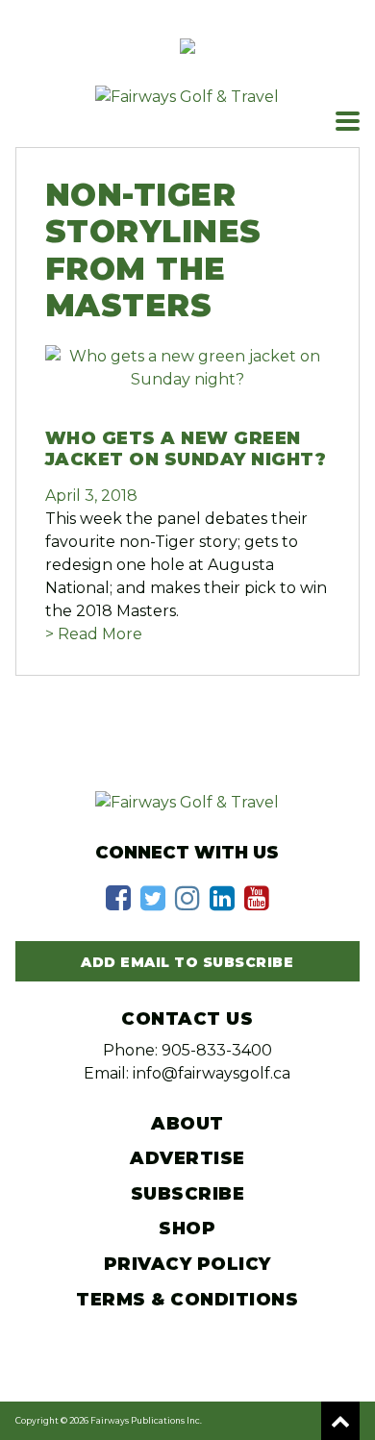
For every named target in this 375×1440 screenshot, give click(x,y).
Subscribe (188, 1193)
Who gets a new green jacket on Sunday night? (186, 449)
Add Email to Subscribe (187, 962)
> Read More (93, 634)
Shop (187, 1228)
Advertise (187, 1158)
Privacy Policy (187, 1264)
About (187, 1123)
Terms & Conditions (187, 1299)
